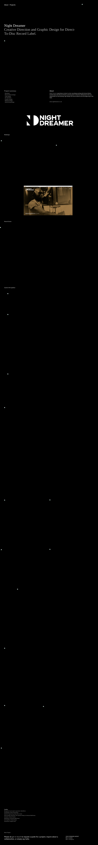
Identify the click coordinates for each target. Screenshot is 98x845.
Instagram (71, 839)
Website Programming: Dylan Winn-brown (13, 813)
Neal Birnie (23, 811)
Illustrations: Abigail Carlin (10, 821)
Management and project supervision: (12, 811)
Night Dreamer (53, 93)
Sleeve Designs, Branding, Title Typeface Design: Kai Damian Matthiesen (19, 815)
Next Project (7, 832)
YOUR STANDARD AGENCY (72, 836)
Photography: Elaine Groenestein (11, 812)
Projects (12, 5)
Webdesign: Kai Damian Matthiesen (12, 818)
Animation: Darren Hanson (10, 816)
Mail (67, 839)
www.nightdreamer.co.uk (56, 101)
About (6, 5)
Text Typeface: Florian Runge (10, 819)
